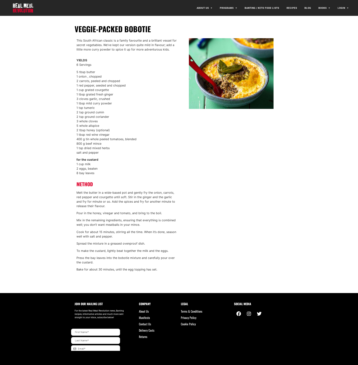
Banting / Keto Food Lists (262, 8)
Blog (307, 8)
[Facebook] (238, 313)
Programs (227, 8)
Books (322, 8)
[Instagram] (249, 313)
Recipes (292, 8)
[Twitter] (259, 313)
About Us (203, 8)
